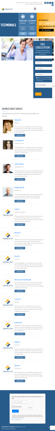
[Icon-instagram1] (50, 3)
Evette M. (18, 322)
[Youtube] (52, 5)
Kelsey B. (18, 120)
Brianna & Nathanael (23, 280)
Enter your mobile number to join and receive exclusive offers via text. (27, 397)
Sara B (17, 256)
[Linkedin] (48, 3)
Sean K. (17, 365)
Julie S (17, 209)
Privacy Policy (14, 419)
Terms (20, 419)
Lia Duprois (19, 140)
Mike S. (17, 342)
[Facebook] (45, 3)
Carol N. (18, 299)
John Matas (19, 164)
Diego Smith (19, 187)
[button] (35, 9)
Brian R (17, 233)
